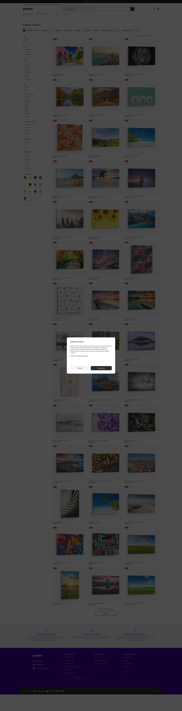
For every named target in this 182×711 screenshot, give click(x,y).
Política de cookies (83, 356)
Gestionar (80, 368)
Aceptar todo (101, 368)
